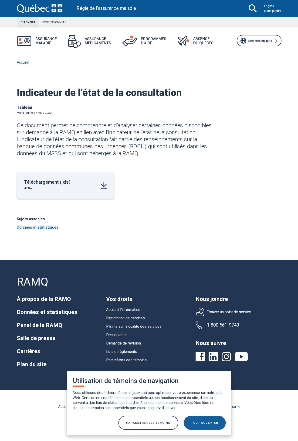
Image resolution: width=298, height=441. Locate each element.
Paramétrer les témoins (148, 422)
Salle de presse (36, 338)
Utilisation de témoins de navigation (126, 381)
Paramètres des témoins (126, 360)
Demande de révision (123, 343)
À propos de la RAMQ (44, 299)
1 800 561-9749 (223, 325)
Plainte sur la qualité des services (134, 326)
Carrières (28, 351)
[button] (62, 44)
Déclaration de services (125, 318)
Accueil (23, 62)
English (269, 6)
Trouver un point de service (229, 312)
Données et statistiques (37, 227)
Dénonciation (116, 335)
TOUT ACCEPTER (204, 422)
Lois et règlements (121, 351)
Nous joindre (272, 11)
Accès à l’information (123, 309)
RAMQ (32, 281)
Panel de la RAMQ (39, 325)
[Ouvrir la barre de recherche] (253, 8)
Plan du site (32, 364)
